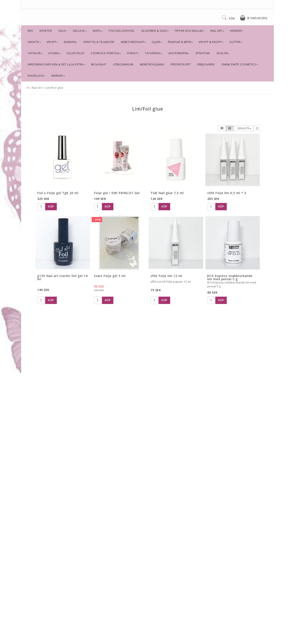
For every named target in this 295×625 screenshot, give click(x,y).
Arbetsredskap (132, 42)
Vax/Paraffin (178, 53)
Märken (70, 42)
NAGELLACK (36, 76)
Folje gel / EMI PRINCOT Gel (117, 193)
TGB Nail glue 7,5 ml (167, 193)
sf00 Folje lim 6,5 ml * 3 (226, 193)
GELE (61, 31)
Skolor (222, 53)
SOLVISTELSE (75, 53)
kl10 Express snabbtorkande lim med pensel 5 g (229, 277)
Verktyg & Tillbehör (98, 42)
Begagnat (98, 64)
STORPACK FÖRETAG (105, 53)
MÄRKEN (57, 76)
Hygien (53, 53)
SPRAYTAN (202, 53)
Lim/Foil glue (54, 88)
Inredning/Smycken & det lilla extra (56, 64)
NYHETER (46, 31)
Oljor (156, 42)
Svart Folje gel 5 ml (109, 276)
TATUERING (153, 53)
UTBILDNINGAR (123, 64)
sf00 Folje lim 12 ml (166, 276)
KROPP (52, 42)
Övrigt (132, 53)
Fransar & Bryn (179, 42)
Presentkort (181, 64)
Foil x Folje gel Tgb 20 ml (57, 193)
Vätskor (34, 53)
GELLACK (79, 31)
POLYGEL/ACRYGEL (122, 31)
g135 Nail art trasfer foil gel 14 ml (62, 277)
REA (30, 31)
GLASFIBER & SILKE (154, 31)
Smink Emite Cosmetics (238, 64)
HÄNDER (235, 31)
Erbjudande (206, 64)
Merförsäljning (152, 64)
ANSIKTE (33, 42)
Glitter (235, 42)
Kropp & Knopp (210, 42)
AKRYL (97, 31)
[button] (253, 18)
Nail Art (216, 31)
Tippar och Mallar (188, 31)
